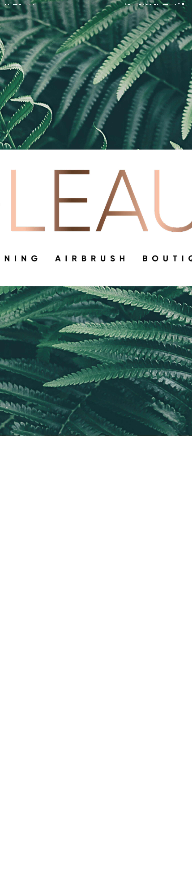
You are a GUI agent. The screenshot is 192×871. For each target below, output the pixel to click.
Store (6, 4)
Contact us (29, 4)
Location (17, 4)
